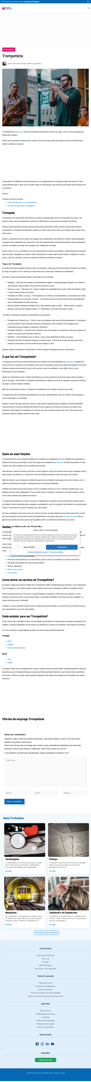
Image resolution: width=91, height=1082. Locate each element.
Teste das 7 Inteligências (45, 986)
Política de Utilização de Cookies (38, 552)
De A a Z (45, 959)
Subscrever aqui (45, 1060)
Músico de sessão (15, 569)
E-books (45, 962)
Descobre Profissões (45, 955)
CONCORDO (61, 547)
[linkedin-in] (48, 1044)
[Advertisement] (45, 28)
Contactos (45, 1017)
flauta (16, 251)
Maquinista (11, 912)
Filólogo (53, 859)
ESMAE (10, 645)
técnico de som (70, 516)
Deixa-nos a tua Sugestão (45, 969)
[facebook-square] (38, 1044)
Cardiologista (12, 859)
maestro (59, 462)
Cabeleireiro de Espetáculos (63, 912)
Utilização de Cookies (45, 1024)
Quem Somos (45, 1011)
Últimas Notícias (45, 965)
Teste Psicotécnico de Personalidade (45, 993)
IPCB (9, 641)
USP (9, 659)
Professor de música (16, 556)
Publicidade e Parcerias (45, 1014)
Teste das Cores (45, 983)
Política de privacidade (56, 552)
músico (21, 132)
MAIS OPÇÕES (29, 547)
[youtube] (53, 1044)
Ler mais (8, 871)
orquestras (70, 362)
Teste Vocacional (45, 990)
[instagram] (43, 1044)
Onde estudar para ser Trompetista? (22, 202)
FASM (10, 663)
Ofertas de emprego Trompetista (21, 206)
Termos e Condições (45, 1027)
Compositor (12, 573)
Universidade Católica (16, 648)
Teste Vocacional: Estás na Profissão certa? (46, 996)
